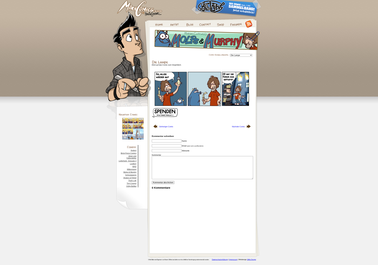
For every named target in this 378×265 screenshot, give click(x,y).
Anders (133, 150)
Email (192, 146)
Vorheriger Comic (166, 127)
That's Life (132, 181)
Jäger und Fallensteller (131, 157)
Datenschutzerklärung (220, 259)
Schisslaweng (130, 175)
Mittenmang (131, 169)
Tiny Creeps (131, 183)
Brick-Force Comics (128, 153)
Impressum (233, 259)
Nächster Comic (238, 127)
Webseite (185, 151)
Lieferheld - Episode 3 (127, 161)
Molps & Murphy (129, 172)
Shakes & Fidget (129, 178)
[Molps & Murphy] (207, 51)
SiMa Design (251, 259)
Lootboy (133, 164)
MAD (134, 167)
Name (184, 141)
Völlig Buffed (131, 186)
